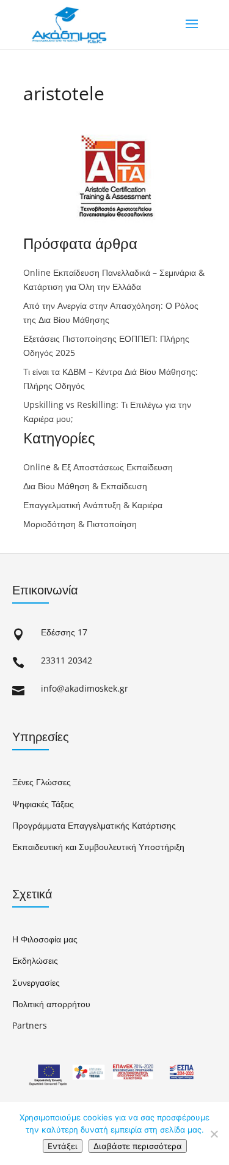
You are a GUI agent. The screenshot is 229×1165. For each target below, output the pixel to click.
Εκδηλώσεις (35, 960)
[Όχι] (214, 1134)
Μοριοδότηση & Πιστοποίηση (80, 524)
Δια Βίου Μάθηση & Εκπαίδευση (85, 486)
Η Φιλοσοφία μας (45, 939)
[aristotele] (114, 227)
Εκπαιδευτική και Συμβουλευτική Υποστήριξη (98, 846)
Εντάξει (63, 1146)
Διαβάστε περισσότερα (137, 1146)
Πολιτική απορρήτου (51, 1004)
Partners (29, 1025)
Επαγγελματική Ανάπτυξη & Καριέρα (92, 505)
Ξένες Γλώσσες (41, 782)
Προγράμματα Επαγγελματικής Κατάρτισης (94, 825)
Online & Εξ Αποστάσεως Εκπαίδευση (98, 467)
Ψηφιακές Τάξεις (43, 804)
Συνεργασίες (36, 982)
